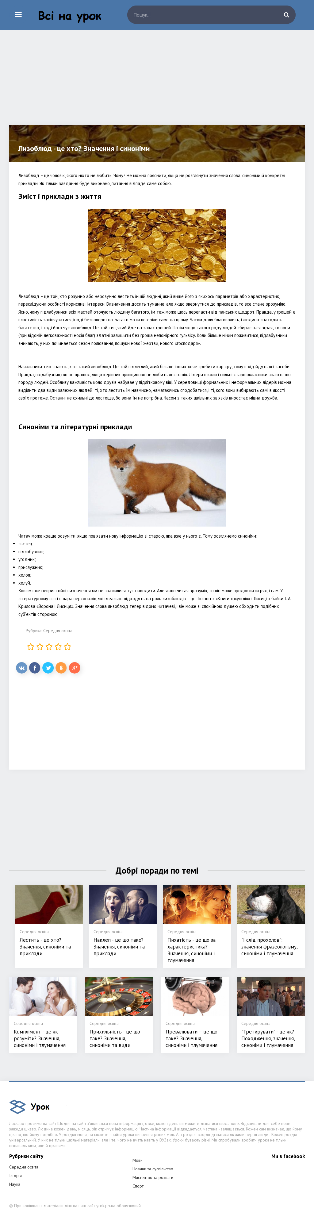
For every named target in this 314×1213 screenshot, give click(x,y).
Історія (15, 1175)
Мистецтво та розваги (152, 1177)
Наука (14, 1184)
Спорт (138, 1186)
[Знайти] (286, 15)
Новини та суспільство (152, 1169)
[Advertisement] (157, 82)
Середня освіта (57, 630)
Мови (137, 1160)
